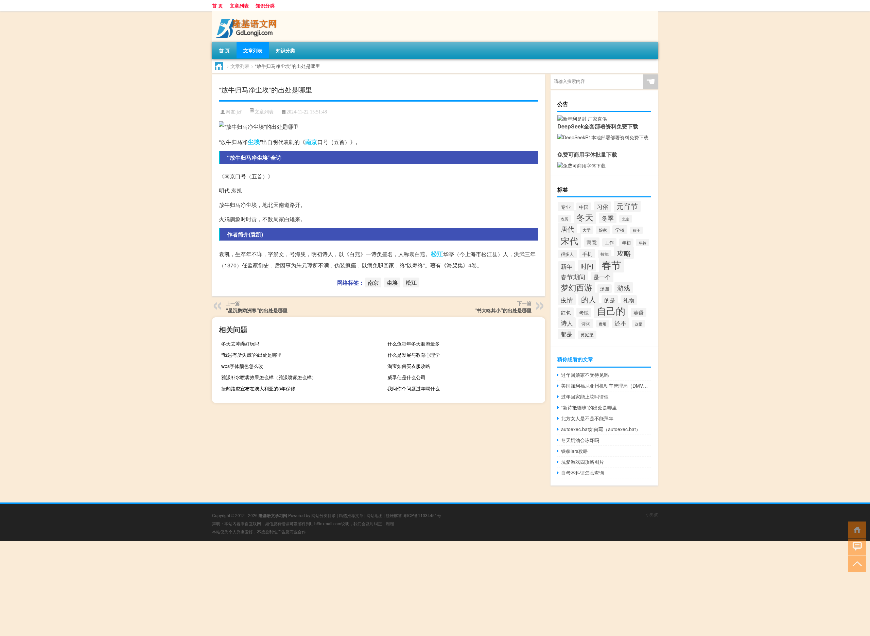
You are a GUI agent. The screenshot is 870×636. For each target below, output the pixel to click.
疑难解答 (394, 515)
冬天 (584, 217)
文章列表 (239, 5)
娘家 (603, 230)
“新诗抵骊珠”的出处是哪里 (589, 407)
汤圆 (604, 288)
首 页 (217, 5)
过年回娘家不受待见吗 (585, 374)
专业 (566, 206)
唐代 (567, 229)
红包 (566, 312)
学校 (620, 229)
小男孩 (652, 514)
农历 (564, 219)
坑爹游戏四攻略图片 (582, 461)
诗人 (567, 322)
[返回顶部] (855, 563)
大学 (586, 230)
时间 (586, 265)
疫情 (567, 299)
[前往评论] (855, 546)
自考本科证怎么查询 (582, 472)
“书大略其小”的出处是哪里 (503, 310)
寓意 (592, 242)
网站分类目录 (323, 515)
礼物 (628, 300)
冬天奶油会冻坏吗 (580, 440)
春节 (611, 264)
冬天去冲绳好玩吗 (240, 343)
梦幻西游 (576, 287)
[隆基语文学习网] (247, 13)
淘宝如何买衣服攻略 (408, 366)
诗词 (586, 323)
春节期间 (573, 276)
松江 (437, 253)
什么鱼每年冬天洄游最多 (413, 343)
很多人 (567, 254)
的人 (588, 299)
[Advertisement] (204, 588)
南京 (311, 141)
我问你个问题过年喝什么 (413, 388)
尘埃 (254, 141)
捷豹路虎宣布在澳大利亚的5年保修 (258, 388)
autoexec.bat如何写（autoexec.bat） (601, 429)
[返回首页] (855, 529)
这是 (638, 323)
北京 (625, 219)
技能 (605, 254)
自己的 (611, 310)
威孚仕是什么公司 (406, 377)
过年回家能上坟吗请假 (585, 396)
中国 (584, 207)
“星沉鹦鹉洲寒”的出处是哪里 (257, 310)
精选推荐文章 (351, 515)
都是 (566, 334)
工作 (609, 242)
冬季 (608, 218)
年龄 (642, 242)
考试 (584, 312)
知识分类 (265, 5)
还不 (620, 323)
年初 (626, 243)
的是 (609, 300)
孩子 (636, 230)
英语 (638, 312)
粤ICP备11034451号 (422, 515)
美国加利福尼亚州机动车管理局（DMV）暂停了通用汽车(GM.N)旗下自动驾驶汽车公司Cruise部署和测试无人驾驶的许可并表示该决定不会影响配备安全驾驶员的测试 (606, 385)
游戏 (623, 287)
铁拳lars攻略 (574, 450)
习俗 (602, 206)
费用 (602, 323)
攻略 (624, 252)
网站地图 (374, 515)
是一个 (602, 277)
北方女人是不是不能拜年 (587, 418)
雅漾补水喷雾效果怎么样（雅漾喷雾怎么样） (268, 377)
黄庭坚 (587, 335)
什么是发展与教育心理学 (413, 354)
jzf (239, 111)
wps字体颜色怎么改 (242, 366)
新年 (566, 266)
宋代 (569, 240)
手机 (587, 253)
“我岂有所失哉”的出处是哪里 (251, 354)
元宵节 (627, 206)
